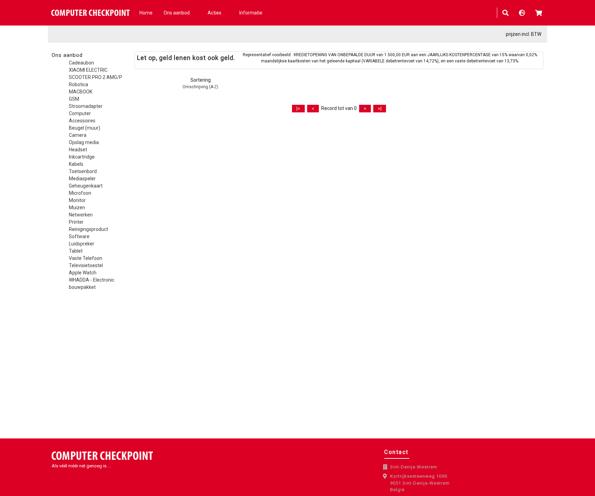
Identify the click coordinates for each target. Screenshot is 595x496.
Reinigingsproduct (88, 229)
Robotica (78, 84)
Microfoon (80, 193)
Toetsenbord (83, 171)
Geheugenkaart (86, 186)
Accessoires (82, 120)
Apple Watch (82, 272)
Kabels (76, 164)
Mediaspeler (82, 178)
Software (79, 236)
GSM (74, 99)
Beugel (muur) (84, 128)
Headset (78, 149)
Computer (80, 113)
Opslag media (84, 142)
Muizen (77, 207)
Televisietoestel (86, 265)
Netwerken (81, 214)
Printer (76, 222)
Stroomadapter (86, 106)
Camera (77, 135)
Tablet (76, 251)
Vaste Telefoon (85, 258)
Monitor (77, 200)
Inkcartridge (82, 157)
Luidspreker (81, 243)
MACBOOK (80, 91)
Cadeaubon (81, 62)
